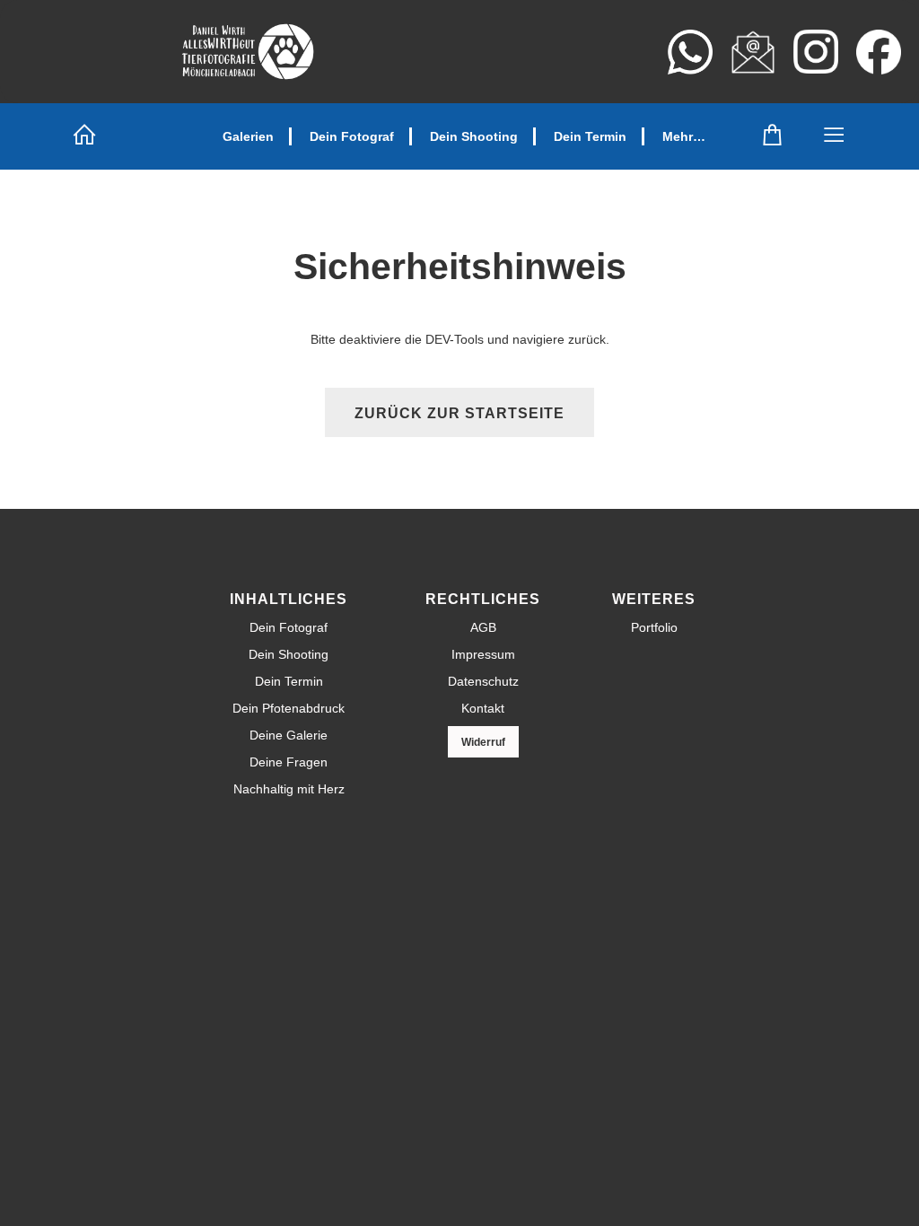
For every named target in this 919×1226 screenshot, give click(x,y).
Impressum (483, 654)
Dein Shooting (474, 136)
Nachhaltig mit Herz (289, 789)
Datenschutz (483, 681)
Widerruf (483, 742)
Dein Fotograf (352, 136)
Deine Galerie (288, 735)
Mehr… (683, 136)
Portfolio (654, 627)
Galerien (248, 136)
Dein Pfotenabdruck (288, 708)
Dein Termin (590, 136)
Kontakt (482, 708)
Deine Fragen (288, 762)
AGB (483, 627)
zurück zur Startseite (459, 413)
